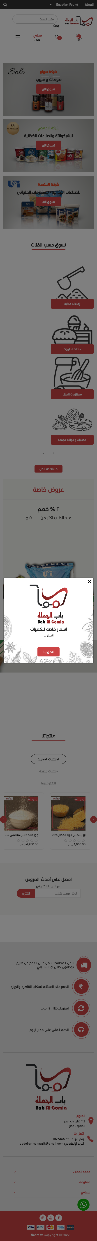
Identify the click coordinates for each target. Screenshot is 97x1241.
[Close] (89, 581)
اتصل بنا (49, 652)
